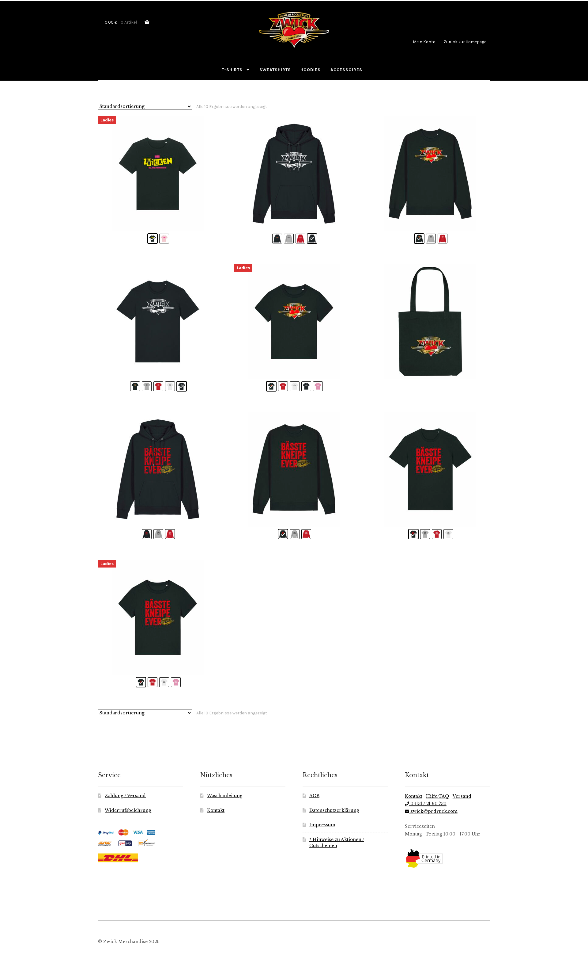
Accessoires (346, 69)
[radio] (152, 238)
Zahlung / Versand (125, 795)
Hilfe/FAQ (437, 796)
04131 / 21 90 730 (428, 803)
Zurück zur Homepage (465, 41)
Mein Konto (424, 41)
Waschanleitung (225, 795)
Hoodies (310, 69)
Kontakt (215, 810)
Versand (462, 796)
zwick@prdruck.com (433, 811)
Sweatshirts (275, 69)
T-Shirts (232, 69)
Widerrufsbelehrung (128, 810)
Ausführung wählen (430, 173)
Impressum (322, 825)
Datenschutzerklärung (334, 810)
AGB (314, 795)
